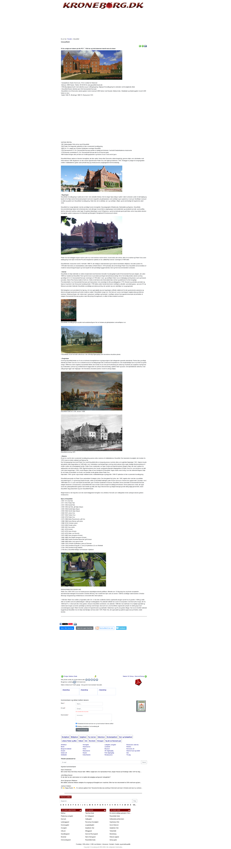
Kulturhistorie (86, 755)
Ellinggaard (88, 831)
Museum (107, 749)
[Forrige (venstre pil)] (140, 46)
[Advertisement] (52, 27)
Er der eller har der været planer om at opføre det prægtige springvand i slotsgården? (85, 777)
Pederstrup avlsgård (67, 816)
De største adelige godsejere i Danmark (121, 813)
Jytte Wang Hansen (66, 775)
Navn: (63, 703)
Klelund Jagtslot (114, 837)
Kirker (84, 749)
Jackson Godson (66, 786)
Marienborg (113, 834)
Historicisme (86, 747)
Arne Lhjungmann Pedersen (69, 780)
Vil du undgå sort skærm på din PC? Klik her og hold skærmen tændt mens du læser (88, 48)
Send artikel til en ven (106, 628)
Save (71, 624)
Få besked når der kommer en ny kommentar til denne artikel (95, 723)
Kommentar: (65, 715)
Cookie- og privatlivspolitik (122, 844)
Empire (63, 751)
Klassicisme (86, 751)
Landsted (107, 747)
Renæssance (109, 755)
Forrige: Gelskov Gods (70, 676)
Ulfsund (63, 831)
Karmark (63, 819)
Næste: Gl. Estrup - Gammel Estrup (133, 676)
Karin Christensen (66, 770)
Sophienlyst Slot (114, 822)
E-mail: (63, 708)
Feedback (122, 628)
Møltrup (63, 813)
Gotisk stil (64, 753)
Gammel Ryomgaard (91, 834)
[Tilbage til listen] (95, 676)
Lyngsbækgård (89, 825)
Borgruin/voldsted (66, 749)
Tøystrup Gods (89, 813)
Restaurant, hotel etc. (132, 745)
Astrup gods (113, 840)
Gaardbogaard (65, 834)
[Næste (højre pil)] (142, 46)
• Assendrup (66, 690)
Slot (127, 753)
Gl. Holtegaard (89, 816)
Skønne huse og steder (133, 751)
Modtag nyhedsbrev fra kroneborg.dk (88, 726)
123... (134, 805)
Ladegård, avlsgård (110, 745)
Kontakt (111, 844)
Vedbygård (88, 819)
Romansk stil (130, 749)
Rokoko (128, 747)
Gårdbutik (64, 755)
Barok (62, 747)
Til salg (128, 755)
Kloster (85, 753)
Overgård (64, 828)
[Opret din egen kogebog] (141, 706)
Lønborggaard (65, 822)
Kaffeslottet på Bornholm (117, 819)
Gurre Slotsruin (114, 825)
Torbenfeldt (113, 831)
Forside (69, 39)
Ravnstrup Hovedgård (91, 822)
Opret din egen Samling (84, 628)
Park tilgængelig (109, 753)
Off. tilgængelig (109, 751)
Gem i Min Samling (67, 628)
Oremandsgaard (66, 840)
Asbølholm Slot (89, 828)
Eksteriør (63, 837)
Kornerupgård (65, 825)
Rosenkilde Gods (90, 840)
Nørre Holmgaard (90, 837)
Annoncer (105, 844)
